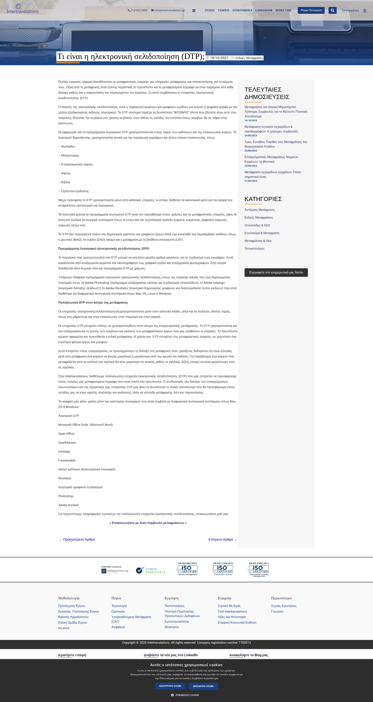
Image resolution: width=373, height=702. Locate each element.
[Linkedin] (194, 10)
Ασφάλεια (118, 627)
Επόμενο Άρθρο (222, 539)
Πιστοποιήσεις (175, 606)
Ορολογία (118, 611)
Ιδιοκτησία (172, 627)
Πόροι (116, 598)
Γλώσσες (277, 611)
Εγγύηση (172, 598)
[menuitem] (364, 10)
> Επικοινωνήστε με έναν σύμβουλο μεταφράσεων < (148, 523)
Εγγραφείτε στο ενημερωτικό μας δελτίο (276, 272)
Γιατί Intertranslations (232, 611)
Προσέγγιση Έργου (71, 606)
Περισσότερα (281, 598)
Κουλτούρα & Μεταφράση (262, 233)
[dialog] (186, 680)
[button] (186, 695)
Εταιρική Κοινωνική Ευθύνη (237, 622)
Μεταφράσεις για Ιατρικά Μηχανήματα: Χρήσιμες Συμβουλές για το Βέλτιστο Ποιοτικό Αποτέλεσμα (276, 111)
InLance (63, 628)
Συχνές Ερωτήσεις (284, 606)
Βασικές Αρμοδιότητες (73, 617)
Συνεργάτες (350, 10)
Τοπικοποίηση (254, 248)
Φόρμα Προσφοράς (311, 10)
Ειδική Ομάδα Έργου (72, 622)
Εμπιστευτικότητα (177, 621)
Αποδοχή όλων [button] (203, 686)
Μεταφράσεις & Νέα (258, 241)
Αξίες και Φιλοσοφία (232, 617)
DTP (84, 98)
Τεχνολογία (119, 606)
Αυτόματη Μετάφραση (260, 210)
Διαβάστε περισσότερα (205, 678)
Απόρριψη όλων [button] (170, 686)
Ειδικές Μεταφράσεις (249, 58)
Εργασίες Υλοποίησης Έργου (78, 611)
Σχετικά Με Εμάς (229, 606)
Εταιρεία (224, 598)
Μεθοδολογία (68, 598)
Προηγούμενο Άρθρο (77, 539)
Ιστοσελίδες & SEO (257, 225)
